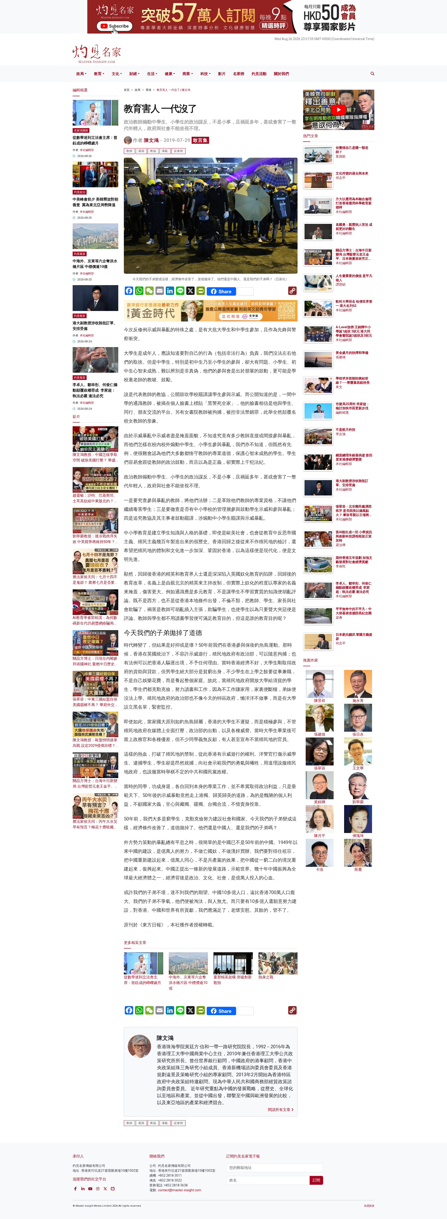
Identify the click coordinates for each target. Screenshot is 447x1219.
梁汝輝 (340, 545)
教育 (98, 74)
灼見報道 (79, 254)
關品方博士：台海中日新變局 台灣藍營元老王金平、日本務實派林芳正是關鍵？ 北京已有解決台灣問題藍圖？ (354, 258)
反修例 (178, 151)
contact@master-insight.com (179, 1190)
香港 (148, 90)
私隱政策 (369, 1205)
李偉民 (340, 566)
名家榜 (238, 74)
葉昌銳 (340, 156)
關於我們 (281, 74)
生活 (151, 74)
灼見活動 (259, 74)
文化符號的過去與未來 (352, 173)
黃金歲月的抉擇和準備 (352, 353)
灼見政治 (79, 192)
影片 (222, 74)
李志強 (340, 434)
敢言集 (200, 140)
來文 (339, 387)
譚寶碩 (340, 284)
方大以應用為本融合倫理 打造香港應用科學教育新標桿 (354, 203)
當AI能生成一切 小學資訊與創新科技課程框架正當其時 (354, 536)
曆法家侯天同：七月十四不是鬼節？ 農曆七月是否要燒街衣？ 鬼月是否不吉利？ (95, 582)
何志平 (340, 178)
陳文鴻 (151, 140)
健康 (168, 74)
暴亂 (165, 151)
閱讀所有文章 (279, 1109)
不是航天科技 (345, 429)
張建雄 (340, 357)
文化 (115, 74)
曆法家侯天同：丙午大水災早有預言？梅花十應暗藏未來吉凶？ (95, 827)
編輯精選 (342, 412)
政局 (80, 74)
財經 (133, 74)
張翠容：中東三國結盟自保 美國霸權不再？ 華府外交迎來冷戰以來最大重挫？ (95, 705)
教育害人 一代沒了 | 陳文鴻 (173, 90)
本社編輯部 (87, 150)
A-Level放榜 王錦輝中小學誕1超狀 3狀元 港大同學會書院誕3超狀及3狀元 (354, 331)
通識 (141, 151)
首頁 (126, 90)
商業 (186, 74)
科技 (204, 74)
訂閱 (316, 1180)
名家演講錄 (81, 130)
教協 (153, 151)
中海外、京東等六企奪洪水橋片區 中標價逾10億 (188, 982)
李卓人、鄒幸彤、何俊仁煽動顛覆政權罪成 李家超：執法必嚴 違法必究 (95, 390)
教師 (129, 151)
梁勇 (339, 617)
